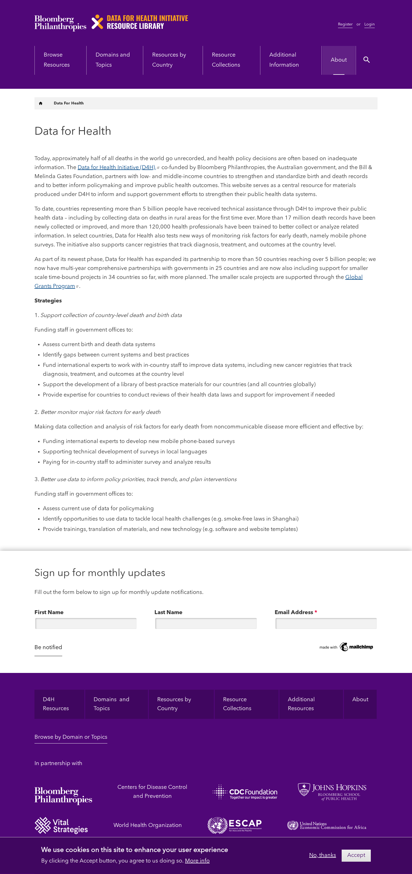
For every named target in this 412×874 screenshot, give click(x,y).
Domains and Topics (111, 704)
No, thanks (322, 855)
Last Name (168, 613)
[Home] (40, 103)
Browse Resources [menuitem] (57, 60)
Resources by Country (174, 704)
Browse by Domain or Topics (70, 737)
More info (197, 861)
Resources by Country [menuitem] (169, 60)
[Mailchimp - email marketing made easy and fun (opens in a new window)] (347, 647)
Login (369, 24)
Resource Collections (237, 704)
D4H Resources (56, 704)
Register (345, 24)
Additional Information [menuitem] (284, 60)
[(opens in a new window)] (63, 791)
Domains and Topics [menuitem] (113, 60)
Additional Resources (302, 704)
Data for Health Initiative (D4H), (117, 168)
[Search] (367, 60)
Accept (356, 855)
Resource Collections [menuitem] (226, 60)
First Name (49, 613)
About (360, 700)
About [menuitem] (339, 60)
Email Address (296, 613)
